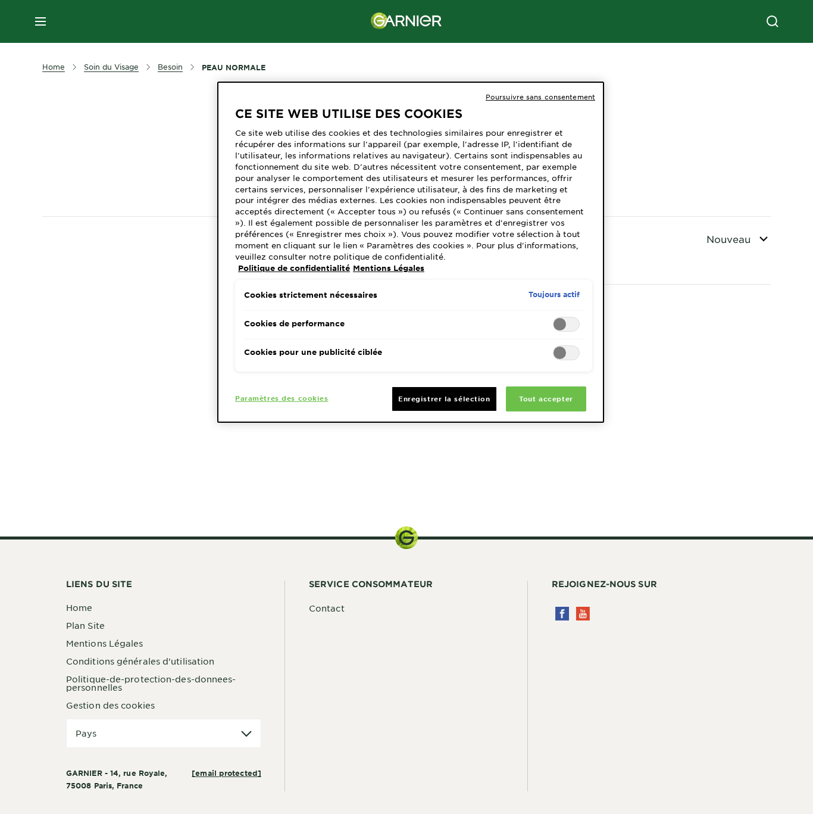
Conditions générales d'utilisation (140, 661)
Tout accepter (546, 398)
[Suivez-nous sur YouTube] (583, 613)
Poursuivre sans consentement (540, 96)
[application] (163, 733)
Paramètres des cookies (282, 398)
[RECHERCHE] (772, 21)
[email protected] (226, 773)
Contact (327, 608)
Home (79, 607)
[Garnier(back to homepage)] (406, 21)
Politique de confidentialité (294, 268)
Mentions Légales (104, 643)
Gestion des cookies (110, 705)
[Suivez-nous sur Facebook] (562, 613)
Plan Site (85, 625)
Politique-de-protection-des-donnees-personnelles (151, 683)
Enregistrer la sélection (444, 398)
